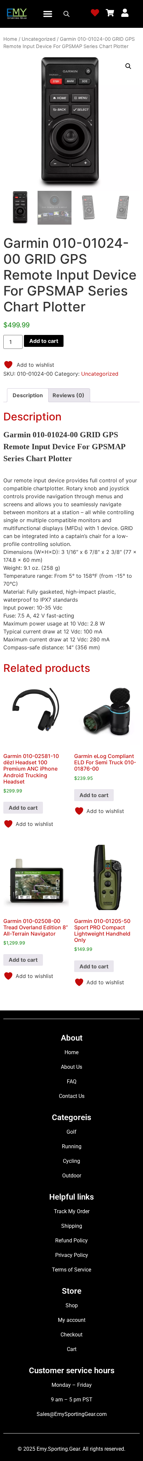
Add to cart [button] (23, 807)
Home (10, 39)
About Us (71, 1067)
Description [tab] (28, 395)
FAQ (71, 1081)
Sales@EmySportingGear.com (72, 1414)
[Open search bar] (66, 14)
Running (71, 1146)
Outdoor (71, 1175)
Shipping (71, 1226)
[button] (48, 14)
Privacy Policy (71, 1255)
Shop (72, 1305)
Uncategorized (39, 39)
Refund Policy (71, 1240)
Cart (71, 1349)
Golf (71, 1132)
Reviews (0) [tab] (68, 395)
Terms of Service (71, 1270)
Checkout (71, 1334)
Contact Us (71, 1096)
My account (71, 1320)
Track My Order (71, 1211)
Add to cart (43, 341)
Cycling (71, 1161)
